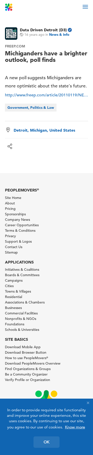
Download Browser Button (25, 352)
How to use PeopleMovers (26, 358)
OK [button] (46, 442)
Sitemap (11, 252)
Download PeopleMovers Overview (33, 363)
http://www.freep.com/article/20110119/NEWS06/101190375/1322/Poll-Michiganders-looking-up (46, 95)
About (10, 203)
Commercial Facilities (21, 313)
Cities (9, 286)
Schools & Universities (22, 329)
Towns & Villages (18, 291)
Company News (17, 219)
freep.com (15, 46)
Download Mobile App (23, 347)
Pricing (10, 208)
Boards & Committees (22, 275)
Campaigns (14, 280)
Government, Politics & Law (30, 107)
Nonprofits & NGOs (20, 318)
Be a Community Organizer (26, 374)
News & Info (59, 34)
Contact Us (13, 247)
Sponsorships (15, 214)
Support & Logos (18, 241)
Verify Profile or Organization (27, 380)
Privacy (10, 236)
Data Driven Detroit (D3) (43, 29)
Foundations (14, 324)
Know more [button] (75, 427)
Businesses (13, 307)
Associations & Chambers (25, 302)
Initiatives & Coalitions (22, 269)
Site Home (13, 197)
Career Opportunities (22, 225)
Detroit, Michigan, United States (44, 130)
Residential (13, 297)
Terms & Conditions (20, 230)
